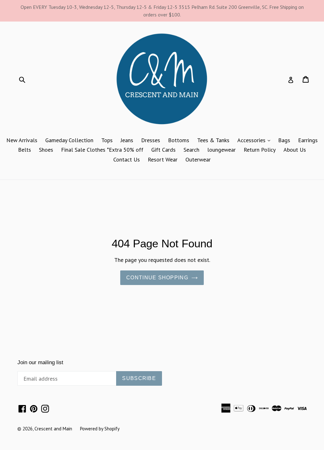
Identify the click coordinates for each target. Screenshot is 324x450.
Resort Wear (163, 159)
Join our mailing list (40, 362)
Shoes (46, 149)
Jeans (127, 140)
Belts (24, 149)
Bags (284, 140)
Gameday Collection (69, 140)
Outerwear (198, 159)
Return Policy (260, 149)
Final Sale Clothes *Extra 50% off (102, 149)
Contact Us (126, 159)
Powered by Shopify (100, 429)
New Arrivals (21, 140)
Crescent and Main (53, 429)
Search (191, 149)
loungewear (221, 149)
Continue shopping (157, 277)
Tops (107, 140)
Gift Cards (163, 149)
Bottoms (178, 140)
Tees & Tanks (213, 140)
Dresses (150, 140)
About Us (295, 149)
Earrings (308, 140)
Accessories (255, 140)
